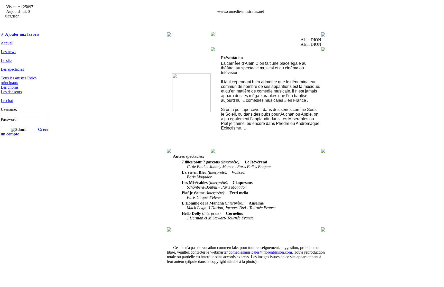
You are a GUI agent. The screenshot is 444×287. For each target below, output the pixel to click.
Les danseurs (11, 92)
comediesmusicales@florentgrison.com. (261, 252)
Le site (6, 60)
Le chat (7, 100)
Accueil (7, 43)
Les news (8, 52)
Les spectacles (12, 69)
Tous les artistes (13, 78)
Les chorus (9, 87)
